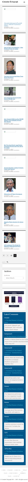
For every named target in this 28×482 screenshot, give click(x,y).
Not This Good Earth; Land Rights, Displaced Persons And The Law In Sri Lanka (13, 146)
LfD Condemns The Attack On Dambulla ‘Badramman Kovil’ (12, 245)
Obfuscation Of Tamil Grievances (13, 194)
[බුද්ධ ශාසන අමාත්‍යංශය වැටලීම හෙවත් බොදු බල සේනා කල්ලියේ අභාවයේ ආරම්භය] (14, 14)
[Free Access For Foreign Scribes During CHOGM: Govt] (14, 91)
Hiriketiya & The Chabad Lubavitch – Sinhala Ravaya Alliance (13, 353)
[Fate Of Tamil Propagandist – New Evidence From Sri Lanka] (14, 40)
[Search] (6, 262)
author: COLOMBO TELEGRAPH (11, 28)
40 (11, 255)
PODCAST (10, 470)
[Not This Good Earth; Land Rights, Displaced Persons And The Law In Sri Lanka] (14, 137)
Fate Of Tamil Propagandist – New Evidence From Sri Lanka (13, 48)
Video (4, 470)
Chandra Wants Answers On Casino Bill (13, 222)
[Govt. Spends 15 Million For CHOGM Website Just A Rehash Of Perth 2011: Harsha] (14, 112)
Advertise (16, 476)
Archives (7, 275)
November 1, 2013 (8, 27)
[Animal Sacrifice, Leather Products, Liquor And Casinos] (14, 161)
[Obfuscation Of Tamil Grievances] (14, 185)
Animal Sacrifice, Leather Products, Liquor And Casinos (14, 168)
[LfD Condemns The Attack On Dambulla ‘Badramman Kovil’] (14, 237)
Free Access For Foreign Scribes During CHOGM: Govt (12, 98)
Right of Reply (14, 473)
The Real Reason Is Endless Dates (16, 336)
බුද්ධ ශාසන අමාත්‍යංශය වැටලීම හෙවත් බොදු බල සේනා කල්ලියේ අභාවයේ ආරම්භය (13, 24)
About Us (17, 470)
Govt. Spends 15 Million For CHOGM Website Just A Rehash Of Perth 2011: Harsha (13, 120)
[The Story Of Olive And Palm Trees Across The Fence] (14, 66)
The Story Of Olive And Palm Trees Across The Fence (13, 77)
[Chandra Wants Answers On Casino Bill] (14, 211)
